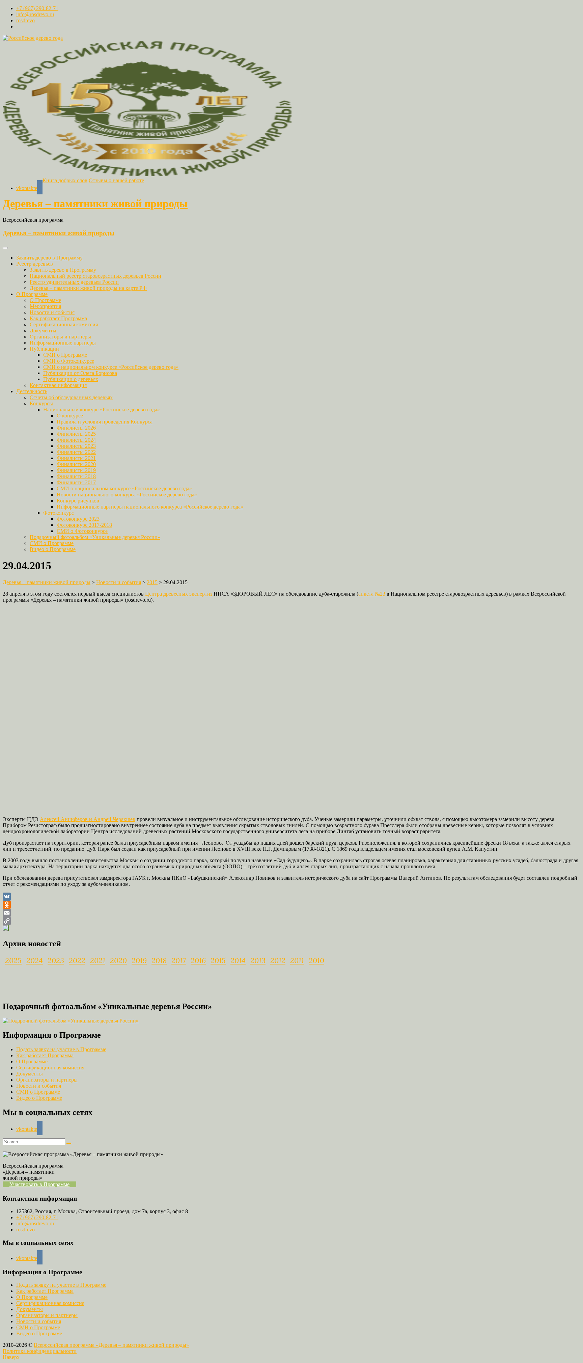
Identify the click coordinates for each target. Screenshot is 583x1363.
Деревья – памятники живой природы (95, 203)
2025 (13, 960)
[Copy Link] (291, 921)
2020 (118, 960)
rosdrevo (25, 20)
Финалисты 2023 (76, 446)
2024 (34, 960)
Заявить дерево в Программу (49, 258)
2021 (97, 960)
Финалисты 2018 (76, 476)
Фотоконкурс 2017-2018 (84, 525)
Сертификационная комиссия (64, 324)
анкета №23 (371, 594)
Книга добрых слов (65, 180)
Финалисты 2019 (76, 470)
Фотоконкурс (58, 513)
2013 (258, 960)
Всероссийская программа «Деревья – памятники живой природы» (111, 1345)
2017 (178, 960)
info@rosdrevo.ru (35, 14)
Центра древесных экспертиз (178, 594)
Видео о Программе (53, 549)
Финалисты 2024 (76, 440)
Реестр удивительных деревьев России (74, 282)
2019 (139, 960)
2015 (218, 960)
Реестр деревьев (34, 264)
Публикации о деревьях (70, 379)
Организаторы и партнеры (60, 336)
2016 (198, 960)
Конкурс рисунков (78, 500)
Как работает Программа (58, 318)
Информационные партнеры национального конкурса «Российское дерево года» (150, 507)
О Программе (32, 294)
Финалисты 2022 (76, 452)
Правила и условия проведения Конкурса (104, 422)
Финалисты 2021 (76, 458)
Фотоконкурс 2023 (78, 519)
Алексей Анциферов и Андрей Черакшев (87, 819)
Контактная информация (58, 385)
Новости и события (52, 312)
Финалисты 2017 (76, 482)
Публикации (44, 349)
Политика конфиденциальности (40, 1351)
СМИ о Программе (65, 355)
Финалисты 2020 (76, 464)
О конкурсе (70, 415)
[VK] (291, 897)
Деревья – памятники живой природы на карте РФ (88, 288)
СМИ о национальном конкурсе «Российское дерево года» (110, 367)
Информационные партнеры (63, 343)
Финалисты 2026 (76, 428)
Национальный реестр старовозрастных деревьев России (95, 276)
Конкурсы (41, 403)
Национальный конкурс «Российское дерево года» (101, 409)
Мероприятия (45, 306)
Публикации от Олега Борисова (80, 373)
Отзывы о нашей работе (116, 180)
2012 (277, 960)
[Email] (291, 913)
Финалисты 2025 (76, 434)
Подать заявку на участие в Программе (61, 1049)
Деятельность (31, 391)
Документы (43, 330)
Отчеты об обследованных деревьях (71, 397)
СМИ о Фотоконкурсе (68, 361)
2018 (159, 960)
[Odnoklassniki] (291, 905)
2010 (316, 960)
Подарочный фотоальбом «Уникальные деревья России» (95, 537)
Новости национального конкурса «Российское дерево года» (127, 494)
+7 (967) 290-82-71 (37, 8)
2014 (238, 960)
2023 (56, 960)
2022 (77, 960)
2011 (297, 960)
